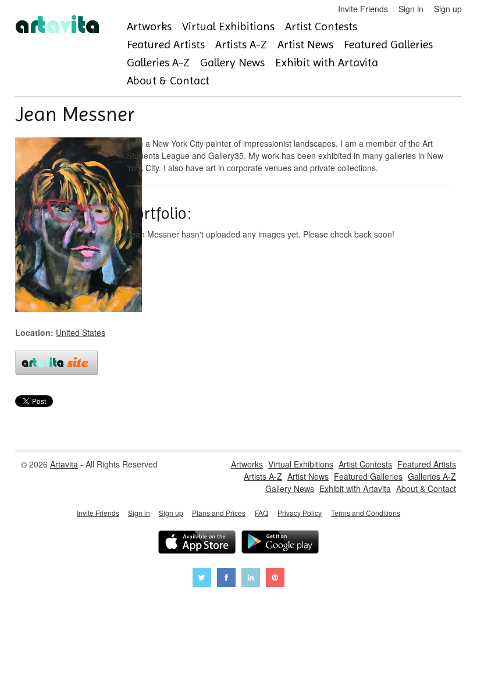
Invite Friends (363, 9)
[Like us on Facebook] (226, 579)
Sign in (410, 9)
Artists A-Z (241, 44)
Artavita (64, 464)
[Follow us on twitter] (202, 579)
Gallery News (232, 62)
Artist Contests (321, 26)
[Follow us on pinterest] (275, 579)
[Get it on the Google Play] (280, 543)
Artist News (305, 44)
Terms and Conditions (365, 513)
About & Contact (168, 80)
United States (80, 332)
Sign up (448, 9)
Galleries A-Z (158, 62)
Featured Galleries (388, 44)
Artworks (149, 26)
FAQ (261, 513)
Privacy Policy (299, 513)
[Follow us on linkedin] (250, 579)
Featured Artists (166, 44)
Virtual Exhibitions (228, 26)
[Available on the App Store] (197, 543)
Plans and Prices (218, 513)
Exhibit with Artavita (326, 62)
